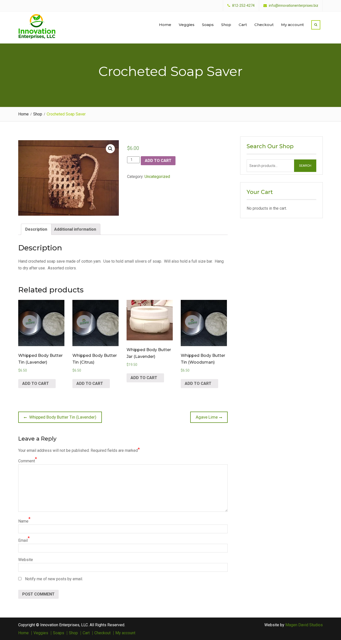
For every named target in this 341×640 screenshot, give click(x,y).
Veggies (186, 24)
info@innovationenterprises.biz (293, 5)
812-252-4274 (243, 5)
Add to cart (158, 160)
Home (165, 24)
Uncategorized (157, 176)
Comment (26, 461)
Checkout (264, 24)
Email (23, 540)
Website (25, 559)
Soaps (208, 24)
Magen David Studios (304, 625)
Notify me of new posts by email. (54, 579)
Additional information (75, 229)
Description (36, 229)
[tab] (36, 229)
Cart (243, 24)
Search (305, 165)
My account (292, 24)
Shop (226, 24)
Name (23, 521)
